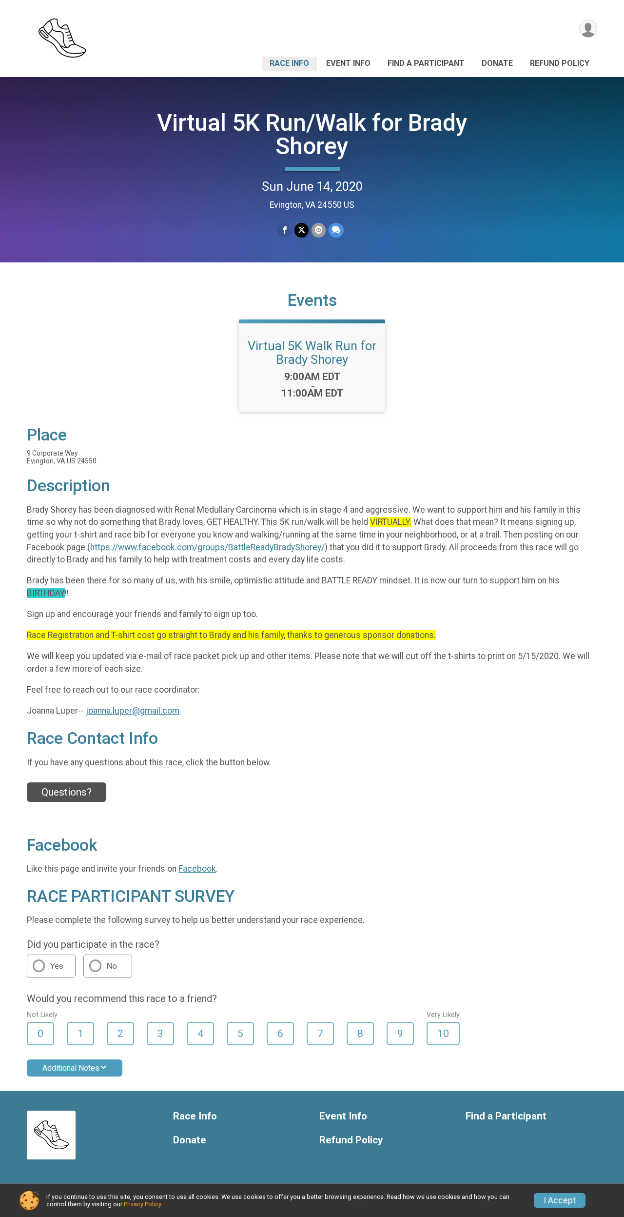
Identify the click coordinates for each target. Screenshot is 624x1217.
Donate (497, 63)
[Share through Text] (336, 230)
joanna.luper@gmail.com (132, 711)
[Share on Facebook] (284, 230)
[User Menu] (588, 29)
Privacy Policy (142, 1204)
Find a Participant (426, 63)
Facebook (197, 869)
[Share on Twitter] (301, 230)
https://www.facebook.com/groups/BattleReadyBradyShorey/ (207, 547)
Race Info (289, 63)
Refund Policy (559, 63)
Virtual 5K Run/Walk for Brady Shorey (312, 134)
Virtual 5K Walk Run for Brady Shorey (312, 353)
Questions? (66, 792)
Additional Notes (70, 1068)
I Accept (560, 1200)
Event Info (348, 63)
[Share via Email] (319, 230)
